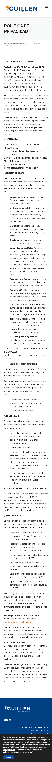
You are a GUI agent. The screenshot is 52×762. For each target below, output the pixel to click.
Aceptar (8, 757)
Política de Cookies (18, 747)
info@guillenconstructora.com (17, 622)
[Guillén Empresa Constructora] (21, 9)
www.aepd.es (22, 634)
